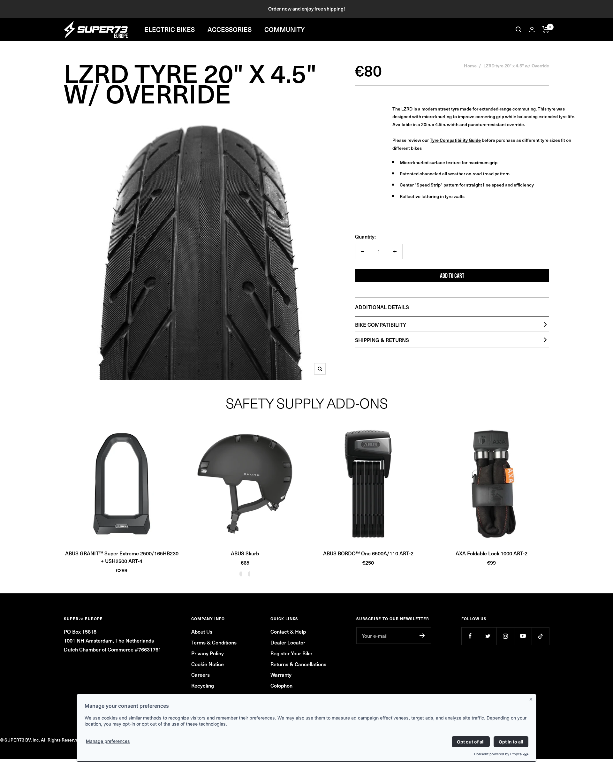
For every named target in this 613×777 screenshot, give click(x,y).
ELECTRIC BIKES (169, 29)
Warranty (280, 674)
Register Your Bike (291, 653)
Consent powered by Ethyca (498, 754)
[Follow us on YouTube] (523, 636)
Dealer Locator (287, 642)
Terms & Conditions (214, 642)
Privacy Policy (207, 653)
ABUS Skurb (245, 553)
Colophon (281, 685)
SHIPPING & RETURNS (382, 340)
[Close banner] (532, 698)
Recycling (202, 685)
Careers (200, 674)
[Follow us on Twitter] (487, 636)
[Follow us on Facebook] (470, 636)
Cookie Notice (207, 664)
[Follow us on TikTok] (540, 636)
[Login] (532, 29)
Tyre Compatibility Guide (455, 140)
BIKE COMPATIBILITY (380, 324)
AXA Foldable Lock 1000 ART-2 (491, 553)
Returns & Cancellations (298, 664)
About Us (201, 631)
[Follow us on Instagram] (505, 636)
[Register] (422, 635)
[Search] (518, 29)
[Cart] (545, 29)
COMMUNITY (284, 29)
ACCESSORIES (230, 29)
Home (470, 65)
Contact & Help (288, 631)
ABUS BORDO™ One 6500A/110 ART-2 (368, 553)
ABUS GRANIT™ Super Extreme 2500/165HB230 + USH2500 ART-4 (121, 557)
